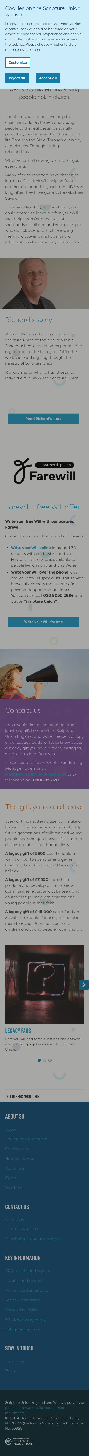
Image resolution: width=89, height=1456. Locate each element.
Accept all (48, 78)
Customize (18, 62)
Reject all (17, 78)
